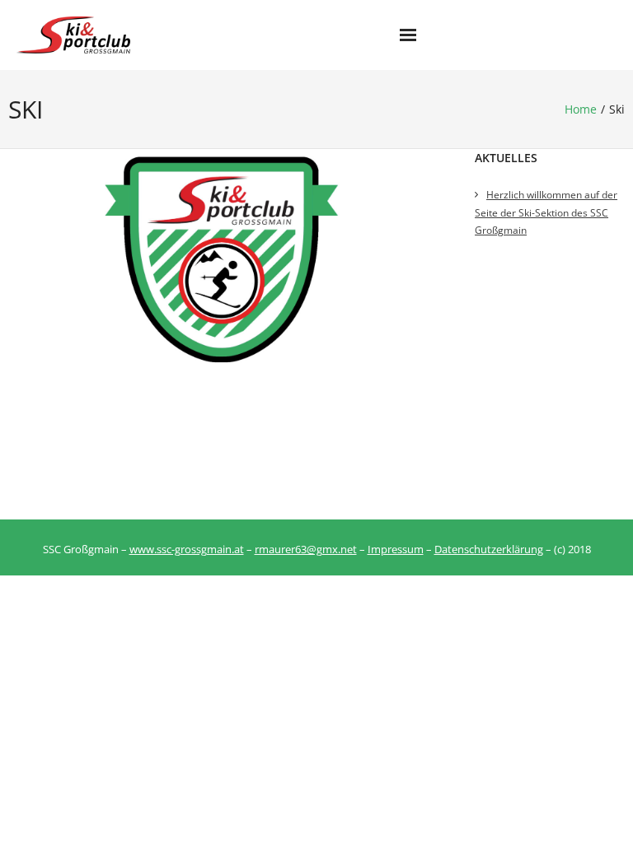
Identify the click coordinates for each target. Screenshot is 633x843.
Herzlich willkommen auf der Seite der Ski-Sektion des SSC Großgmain (546, 212)
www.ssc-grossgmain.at (186, 549)
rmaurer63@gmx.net (306, 549)
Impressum (396, 549)
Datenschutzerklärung (488, 549)
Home (581, 109)
